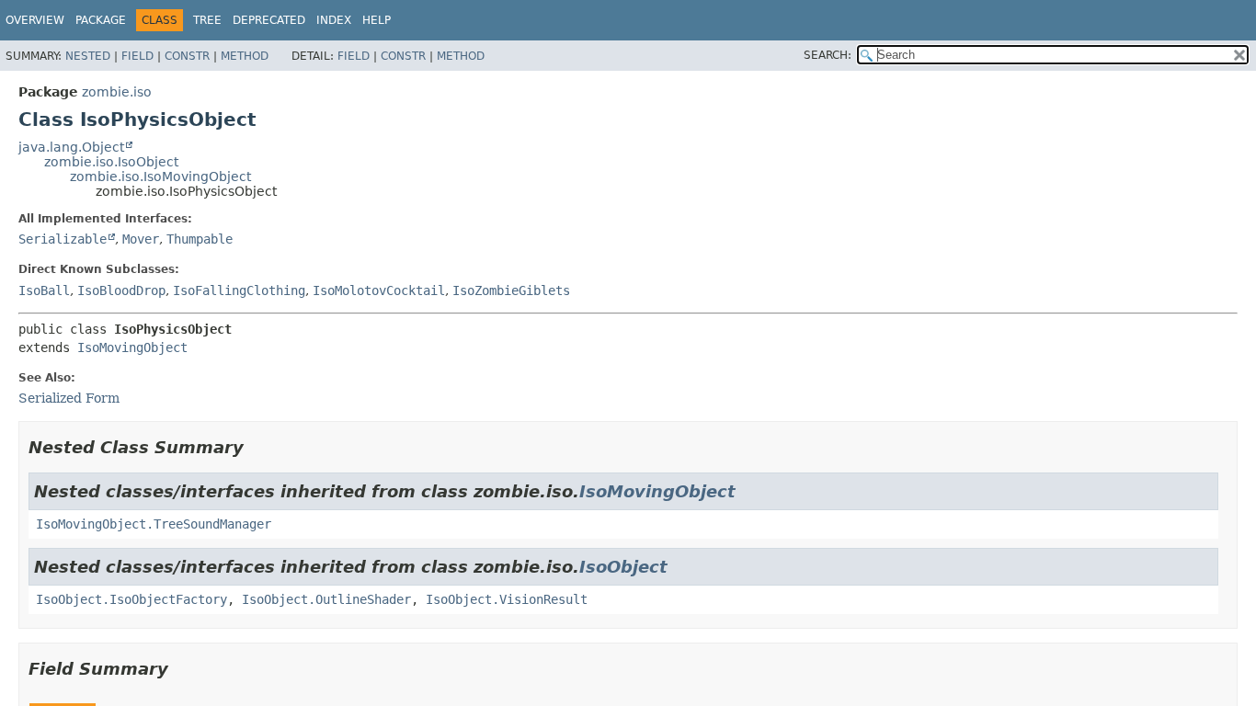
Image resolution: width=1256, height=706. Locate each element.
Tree (207, 20)
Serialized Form (69, 398)
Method (244, 56)
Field (137, 56)
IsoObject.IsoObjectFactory (131, 599)
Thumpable (199, 239)
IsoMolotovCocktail (379, 290)
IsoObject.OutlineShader (326, 599)
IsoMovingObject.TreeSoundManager (153, 524)
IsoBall (44, 290)
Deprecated (269, 20)
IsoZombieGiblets (511, 290)
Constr (187, 56)
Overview (35, 20)
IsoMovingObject (132, 347)
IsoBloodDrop (121, 290)
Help (376, 20)
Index (333, 20)
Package (100, 20)
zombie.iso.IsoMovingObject (160, 176)
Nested (87, 56)
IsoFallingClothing (239, 290)
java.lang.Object (71, 147)
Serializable (62, 239)
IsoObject (623, 566)
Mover (140, 239)
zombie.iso (117, 92)
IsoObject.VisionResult (507, 599)
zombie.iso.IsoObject (111, 161)
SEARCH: (827, 55)
